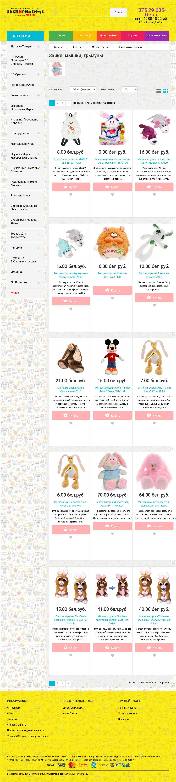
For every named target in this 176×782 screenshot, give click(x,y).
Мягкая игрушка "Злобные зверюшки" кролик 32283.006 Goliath (154, 620)
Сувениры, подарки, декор (24, 221)
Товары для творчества (18, 235)
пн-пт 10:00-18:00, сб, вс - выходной (150, 20)
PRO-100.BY (26, 774)
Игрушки (17, 272)
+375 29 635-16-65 (150, 12)
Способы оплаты (16, 724)
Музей (15, 292)
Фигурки (16, 247)
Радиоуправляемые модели (24, 183)
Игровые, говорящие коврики (24, 121)
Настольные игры (22, 143)
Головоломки (19, 95)
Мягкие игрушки (100, 47)
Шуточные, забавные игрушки (23, 259)
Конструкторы (20, 133)
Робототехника (20, 195)
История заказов (128, 713)
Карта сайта (70, 713)
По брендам (19, 282)
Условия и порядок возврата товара (28, 736)
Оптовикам (13, 707)
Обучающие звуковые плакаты (25, 169)
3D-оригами (18, 74)
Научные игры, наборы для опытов (24, 156)
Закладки (123, 719)
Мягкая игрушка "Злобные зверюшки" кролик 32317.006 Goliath (112, 620)
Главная (58, 47)
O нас (10, 713)
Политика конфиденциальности (25, 730)
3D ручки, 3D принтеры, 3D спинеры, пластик (22, 60)
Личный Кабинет (128, 707)
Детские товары (21, 46)
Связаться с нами (73, 707)
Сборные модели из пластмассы (24, 207)
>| (68, 103)
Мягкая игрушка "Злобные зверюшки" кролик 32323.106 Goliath (70, 620)
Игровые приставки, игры (22, 107)
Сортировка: (56, 89)
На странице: (108, 89)
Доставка (12, 719)
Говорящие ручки (22, 84)
